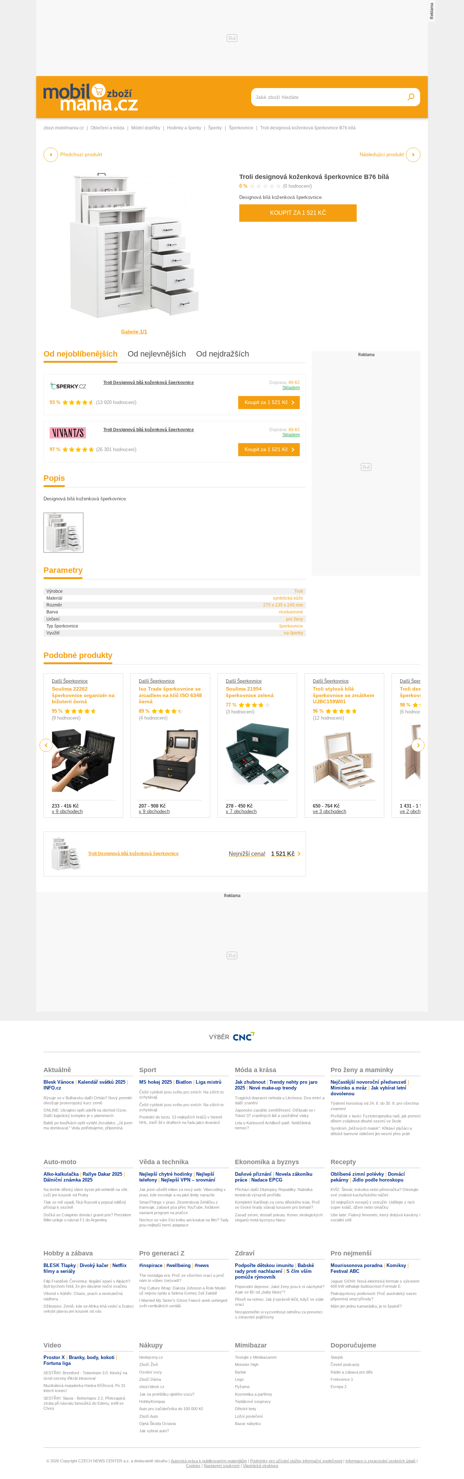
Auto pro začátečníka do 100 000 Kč (171, 1409)
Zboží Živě (148, 1364)
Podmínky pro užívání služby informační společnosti (296, 1461)
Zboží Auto (148, 1416)
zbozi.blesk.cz (152, 1386)
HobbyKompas (152, 1401)
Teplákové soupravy (253, 1401)
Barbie (240, 1372)
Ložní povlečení (249, 1416)
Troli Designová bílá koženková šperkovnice (148, 382)
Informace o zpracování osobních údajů (380, 1461)
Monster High (246, 1364)
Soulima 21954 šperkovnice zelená (250, 692)
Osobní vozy (150, 1372)
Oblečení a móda (107, 127)
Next (418, 745)
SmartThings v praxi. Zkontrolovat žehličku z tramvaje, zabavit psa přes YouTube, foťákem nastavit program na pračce (179, 1207)
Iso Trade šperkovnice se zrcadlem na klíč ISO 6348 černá (170, 695)
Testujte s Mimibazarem (256, 1357)
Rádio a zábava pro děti (351, 1372)
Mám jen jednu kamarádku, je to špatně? (366, 1306)
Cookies (193, 1465)
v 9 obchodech (67, 811)
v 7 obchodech (241, 811)
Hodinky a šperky (184, 127)
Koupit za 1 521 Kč (298, 213)
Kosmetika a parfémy (253, 1394)
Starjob (337, 1357)
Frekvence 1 (342, 1379)
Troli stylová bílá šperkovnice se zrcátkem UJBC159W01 (343, 695)
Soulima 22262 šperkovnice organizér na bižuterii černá (83, 695)
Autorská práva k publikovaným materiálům (209, 1461)
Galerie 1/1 (134, 331)
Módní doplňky (145, 127)
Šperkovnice (241, 127)
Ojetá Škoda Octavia (157, 1423)
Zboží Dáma (150, 1379)
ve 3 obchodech (329, 811)
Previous (46, 745)
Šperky (215, 127)
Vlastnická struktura (260, 1465)
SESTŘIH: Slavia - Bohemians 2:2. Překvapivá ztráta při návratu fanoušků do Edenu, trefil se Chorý (84, 1403)
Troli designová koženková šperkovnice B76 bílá (314, 176)
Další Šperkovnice (70, 681)
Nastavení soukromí (222, 1465)
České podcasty (345, 1364)
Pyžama (242, 1386)
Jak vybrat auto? (154, 1431)
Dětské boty (245, 1409)
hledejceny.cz (151, 1357)
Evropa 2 (339, 1386)
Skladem (291, 387)
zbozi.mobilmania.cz (64, 127)
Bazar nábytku (248, 1423)
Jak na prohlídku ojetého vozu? (166, 1394)
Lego (239, 1379)
